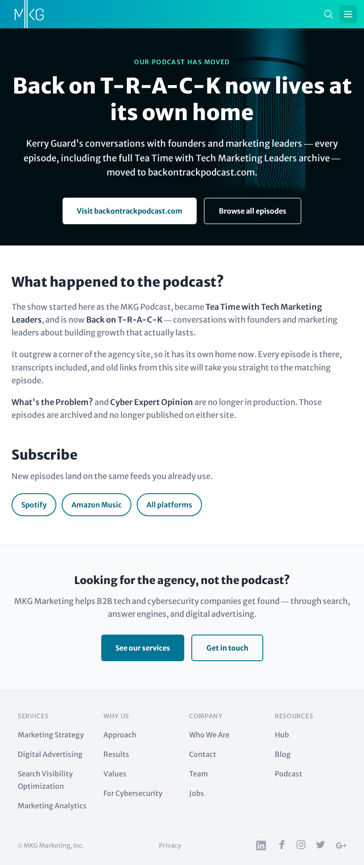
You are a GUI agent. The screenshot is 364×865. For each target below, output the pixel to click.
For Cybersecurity (132, 793)
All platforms (169, 504)
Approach (119, 734)
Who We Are (209, 734)
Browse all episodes (252, 211)
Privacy (170, 845)
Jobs (196, 793)
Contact (202, 754)
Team (198, 773)
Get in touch (227, 647)
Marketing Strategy (51, 734)
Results (116, 754)
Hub (282, 734)
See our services (142, 647)
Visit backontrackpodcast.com (129, 211)
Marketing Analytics (52, 805)
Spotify (34, 504)
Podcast (288, 773)
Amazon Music (96, 504)
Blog (283, 754)
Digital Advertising (50, 754)
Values (115, 773)
